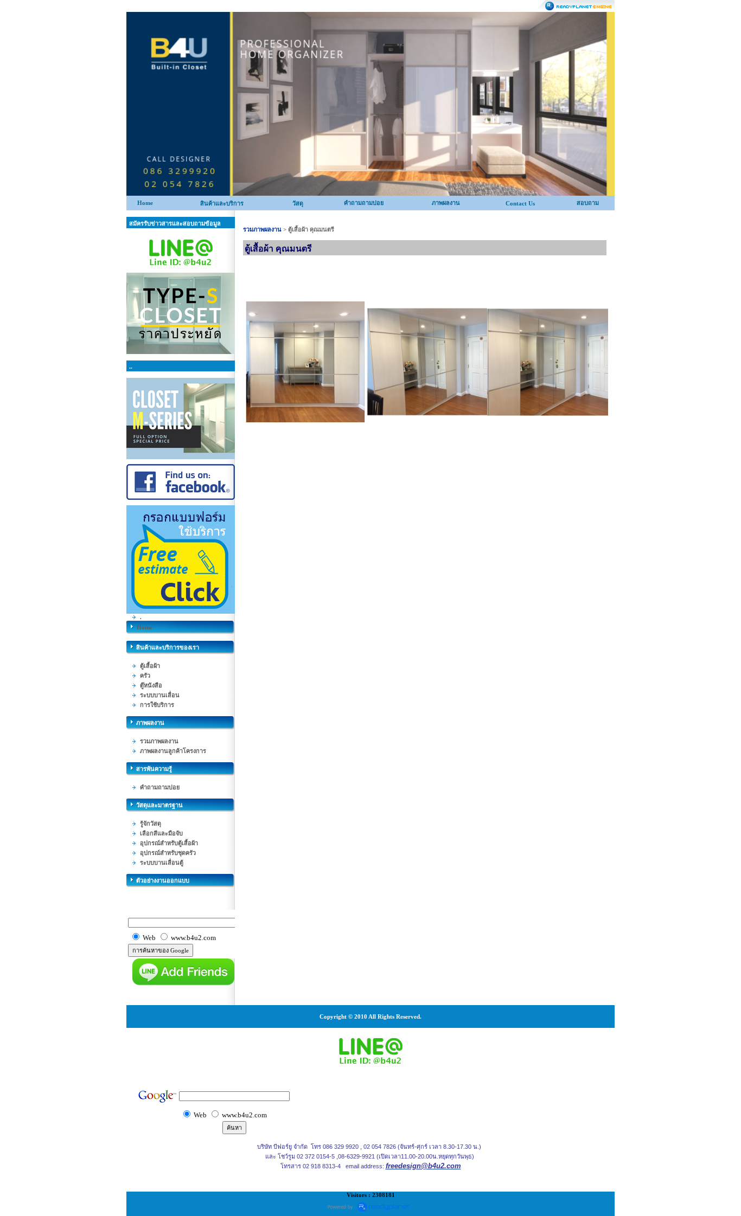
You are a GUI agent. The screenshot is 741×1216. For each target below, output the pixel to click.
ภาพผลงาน (446, 203)
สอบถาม (588, 203)
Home (145, 203)
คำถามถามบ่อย (364, 203)
